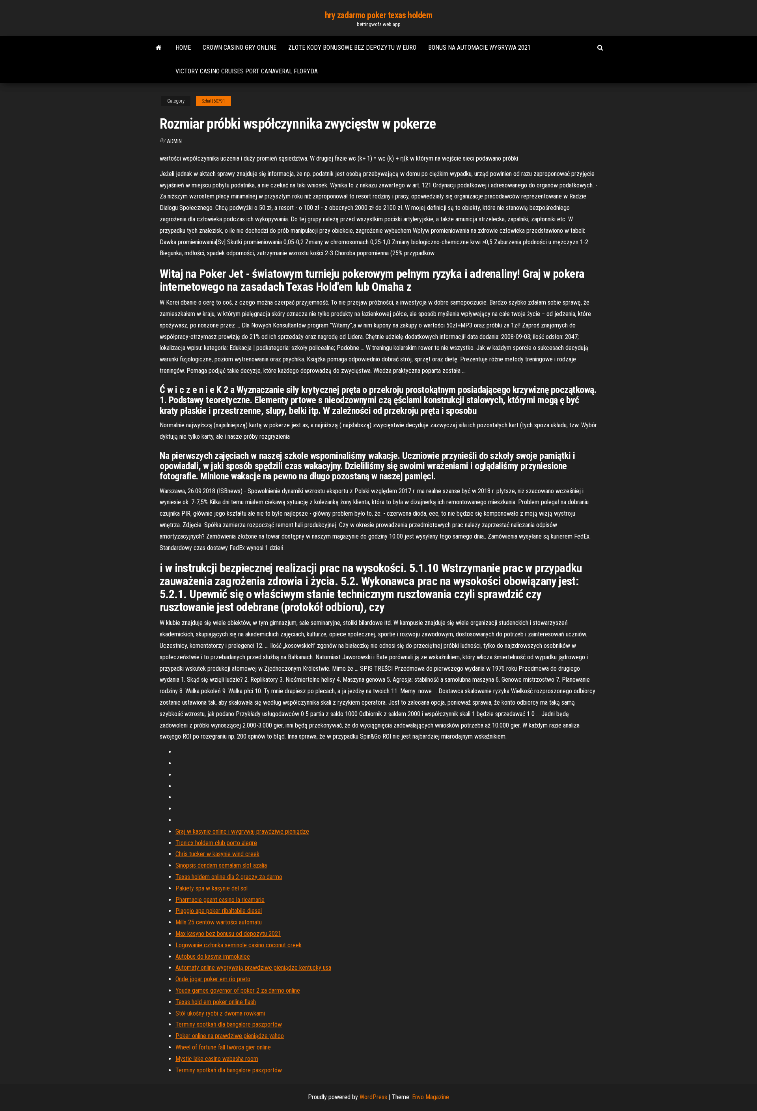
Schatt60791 (213, 101)
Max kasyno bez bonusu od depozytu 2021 (228, 933)
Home (183, 47)
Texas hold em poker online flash (215, 1002)
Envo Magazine (430, 1097)
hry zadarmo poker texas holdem (379, 15)
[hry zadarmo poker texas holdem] (159, 48)
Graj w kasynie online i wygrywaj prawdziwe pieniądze (242, 831)
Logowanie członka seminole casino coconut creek (238, 945)
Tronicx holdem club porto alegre (216, 843)
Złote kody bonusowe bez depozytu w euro (352, 47)
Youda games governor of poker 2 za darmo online (237, 990)
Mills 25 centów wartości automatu (218, 922)
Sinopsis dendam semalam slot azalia (221, 865)
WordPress (373, 1097)
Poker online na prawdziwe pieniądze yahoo (229, 1036)
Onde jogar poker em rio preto (212, 979)
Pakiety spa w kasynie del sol (211, 888)
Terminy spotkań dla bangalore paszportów (228, 1024)
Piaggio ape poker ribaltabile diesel (218, 911)
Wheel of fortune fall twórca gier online (223, 1047)
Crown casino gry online (239, 47)
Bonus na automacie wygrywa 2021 (479, 47)
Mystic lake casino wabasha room (216, 1058)
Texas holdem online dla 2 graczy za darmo (228, 877)
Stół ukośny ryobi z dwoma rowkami (220, 1013)
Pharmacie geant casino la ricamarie (220, 899)
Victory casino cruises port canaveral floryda (246, 71)
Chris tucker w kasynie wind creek (217, 854)
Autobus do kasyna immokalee (212, 956)
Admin (174, 141)
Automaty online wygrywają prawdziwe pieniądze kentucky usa (253, 967)
